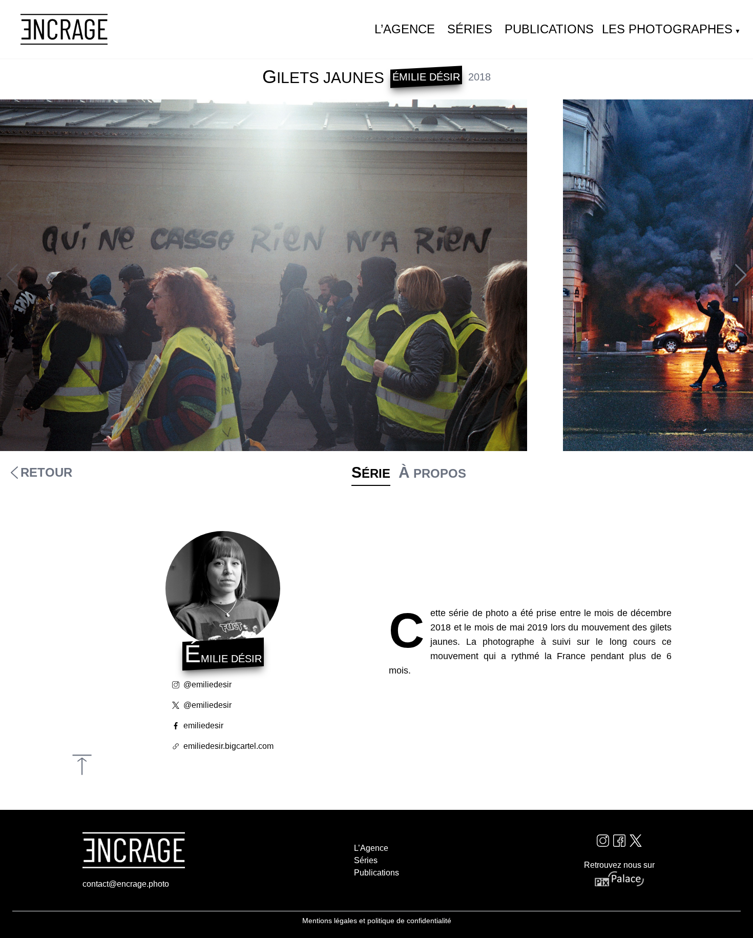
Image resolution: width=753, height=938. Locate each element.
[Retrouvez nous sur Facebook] (619, 840)
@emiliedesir (207, 684)
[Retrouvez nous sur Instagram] (603, 840)
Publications (549, 29)
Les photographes (667, 29)
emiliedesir (203, 725)
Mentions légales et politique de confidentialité (376, 920)
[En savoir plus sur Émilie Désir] (222, 588)
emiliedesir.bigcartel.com (228, 746)
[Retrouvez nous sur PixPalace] (619, 879)
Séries (469, 29)
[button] (741, 275)
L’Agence (404, 29)
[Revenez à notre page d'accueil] (64, 29)
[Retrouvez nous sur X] (636, 840)
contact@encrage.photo (125, 884)
